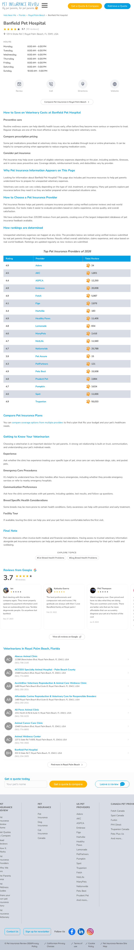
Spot (37, 394)
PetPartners (41, 363)
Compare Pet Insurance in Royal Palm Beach (65, 102)
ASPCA (39, 280)
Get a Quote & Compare (85, 6)
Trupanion (40, 401)
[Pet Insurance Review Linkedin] (81, 931)
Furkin (114, 820)
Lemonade (41, 326)
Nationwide (41, 348)
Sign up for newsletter (37, 931)
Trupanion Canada (120, 829)
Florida (22, 15)
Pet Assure (41, 356)
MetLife (39, 341)
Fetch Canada (118, 810)
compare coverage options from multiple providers (37, 422)
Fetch (38, 295)
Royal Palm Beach (36, 15)
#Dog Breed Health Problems (83, 558)
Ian (11, 588)
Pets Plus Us (117, 833)
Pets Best (40, 371)
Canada (41, 838)
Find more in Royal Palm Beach (65, 764)
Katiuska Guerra (61, 588)
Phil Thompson (104, 588)
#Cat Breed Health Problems (50, 558)
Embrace (40, 288)
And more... (82, 900)
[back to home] (20, 6)
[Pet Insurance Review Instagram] (90, 931)
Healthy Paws (42, 318)
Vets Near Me (9, 15)
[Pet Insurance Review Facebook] (71, 931)
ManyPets (40, 333)
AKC (37, 273)
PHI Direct (116, 824)
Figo (37, 303)
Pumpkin (40, 386)
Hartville (40, 310)
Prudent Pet (41, 378)
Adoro (38, 265)
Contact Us (12, 931)
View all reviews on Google (65, 636)
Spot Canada (117, 815)
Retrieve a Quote (117, 6)
